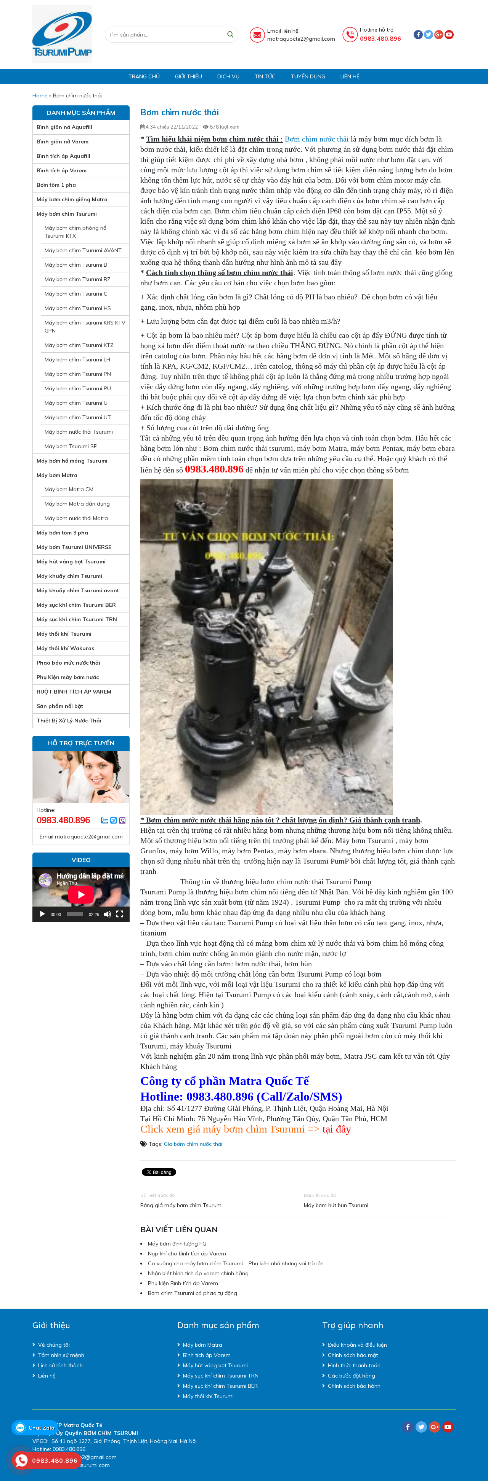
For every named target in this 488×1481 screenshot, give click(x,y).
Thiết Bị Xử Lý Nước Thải (69, 720)
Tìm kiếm (230, 34)
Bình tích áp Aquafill (63, 156)
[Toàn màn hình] (120, 914)
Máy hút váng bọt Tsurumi (71, 561)
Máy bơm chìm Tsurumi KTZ (79, 345)
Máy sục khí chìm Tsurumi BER (76, 604)
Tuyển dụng (308, 76)
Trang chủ (144, 76)
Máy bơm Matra (57, 475)
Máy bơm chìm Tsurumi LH (77, 359)
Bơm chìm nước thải (317, 139)
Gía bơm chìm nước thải (193, 1144)
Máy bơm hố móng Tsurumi (72, 460)
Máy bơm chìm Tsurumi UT (78, 417)
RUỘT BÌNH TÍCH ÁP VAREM (74, 691)
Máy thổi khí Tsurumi (64, 633)
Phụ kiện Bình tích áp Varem (183, 1283)
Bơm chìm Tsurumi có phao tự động (192, 1293)
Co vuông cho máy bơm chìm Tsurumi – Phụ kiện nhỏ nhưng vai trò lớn (236, 1263)
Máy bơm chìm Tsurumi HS (78, 308)
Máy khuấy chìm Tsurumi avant (78, 590)
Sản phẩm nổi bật (60, 706)
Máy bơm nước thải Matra (76, 518)
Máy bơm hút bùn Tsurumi (336, 1205)
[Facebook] (418, 34)
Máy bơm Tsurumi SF (71, 446)
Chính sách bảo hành (354, 1385)
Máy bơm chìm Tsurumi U (76, 402)
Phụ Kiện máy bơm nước (68, 677)
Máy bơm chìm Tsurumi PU (78, 388)
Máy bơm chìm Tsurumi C (76, 293)
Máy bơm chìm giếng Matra (72, 199)
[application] (81, 894)
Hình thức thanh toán (354, 1365)
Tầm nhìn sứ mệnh (61, 1355)
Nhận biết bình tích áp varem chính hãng (198, 1273)
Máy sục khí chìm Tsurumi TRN (77, 619)
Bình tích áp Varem (62, 170)
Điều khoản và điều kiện (357, 1344)
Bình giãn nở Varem (62, 141)
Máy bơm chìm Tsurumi (67, 213)
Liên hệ (350, 76)
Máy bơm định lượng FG (177, 1243)
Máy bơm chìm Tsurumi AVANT (83, 250)
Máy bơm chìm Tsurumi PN (78, 374)
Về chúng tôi (54, 1344)
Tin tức (265, 76)
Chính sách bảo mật (353, 1355)
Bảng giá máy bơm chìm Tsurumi (181, 1205)
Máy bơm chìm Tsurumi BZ (78, 279)
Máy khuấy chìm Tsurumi (69, 576)
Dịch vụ (228, 76)
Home (40, 95)
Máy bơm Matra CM (69, 489)
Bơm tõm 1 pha (56, 184)
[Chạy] (42, 914)
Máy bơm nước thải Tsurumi (79, 431)
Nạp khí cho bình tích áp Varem (187, 1253)
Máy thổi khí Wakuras (65, 648)
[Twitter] (428, 34)
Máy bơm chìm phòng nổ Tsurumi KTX (75, 231)
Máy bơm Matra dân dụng (77, 503)
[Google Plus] (438, 34)
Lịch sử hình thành (60, 1365)
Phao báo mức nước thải (68, 662)
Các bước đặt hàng (351, 1375)
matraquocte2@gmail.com (89, 836)
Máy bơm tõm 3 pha (62, 532)
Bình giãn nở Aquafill (64, 127)
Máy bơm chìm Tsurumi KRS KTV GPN (85, 326)
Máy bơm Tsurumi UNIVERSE (74, 547)
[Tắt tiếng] (107, 914)
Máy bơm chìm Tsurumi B (76, 264)
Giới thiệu (188, 76)
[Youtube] (449, 34)
